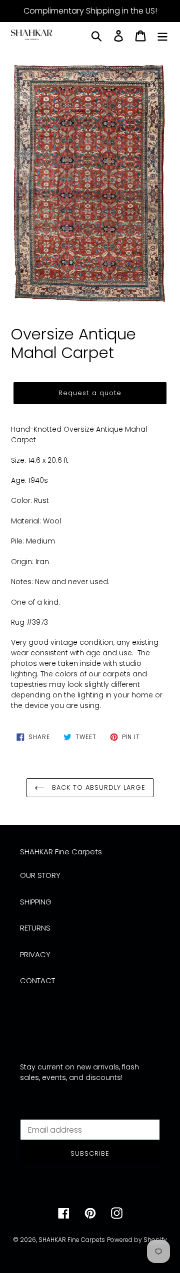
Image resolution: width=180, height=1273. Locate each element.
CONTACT (37, 980)
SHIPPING (36, 901)
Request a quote (90, 393)
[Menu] (163, 36)
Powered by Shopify (137, 1239)
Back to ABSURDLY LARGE (98, 787)
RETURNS (35, 928)
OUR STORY (40, 875)
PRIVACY (35, 954)
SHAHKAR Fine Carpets (71, 1239)
